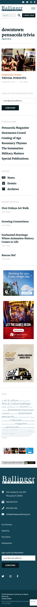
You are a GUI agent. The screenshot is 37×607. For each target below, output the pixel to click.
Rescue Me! (9, 255)
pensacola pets (28, 434)
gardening (4, 420)
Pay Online (6, 537)
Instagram (10, 576)
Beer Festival (16, 407)
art (2, 401)
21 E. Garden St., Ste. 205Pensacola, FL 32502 (16, 494)
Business (24, 406)
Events (11, 183)
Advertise (5, 531)
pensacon (19, 435)
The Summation (12, 148)
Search (19, 15)
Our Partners (7, 524)
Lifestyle (16, 420)
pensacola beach (12, 430)
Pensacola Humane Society (13, 432)
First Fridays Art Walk (15, 208)
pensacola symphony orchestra (9, 435)
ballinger (25, 403)
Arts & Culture (11, 403)
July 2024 (23, 82)
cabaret (30, 407)
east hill (16, 417)
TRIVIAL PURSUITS (14, 78)
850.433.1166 (11, 508)
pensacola (12, 427)
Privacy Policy (7, 598)
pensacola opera (20, 433)
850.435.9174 (11, 502)
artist (20, 400)
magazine (21, 423)
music (28, 424)
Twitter (3, 576)
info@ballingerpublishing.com (18, 514)
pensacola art (23, 427)
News (11, 177)
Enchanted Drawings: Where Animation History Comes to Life (18, 238)
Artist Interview (26, 400)
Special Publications (15, 158)
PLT (27, 435)
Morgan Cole (8, 82)
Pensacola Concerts (23, 430)
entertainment (23, 417)
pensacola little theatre (28, 432)
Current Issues (28, 15)
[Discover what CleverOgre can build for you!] (18, 462)
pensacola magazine (9, 434)
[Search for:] (10, 15)
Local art (32, 421)
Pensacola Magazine (15, 127)
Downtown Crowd (11, 75)
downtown (14, 409)
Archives (13, 189)
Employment (7, 543)
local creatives (11, 424)
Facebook (17, 576)
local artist (4, 424)
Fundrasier (32, 417)
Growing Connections (15, 221)
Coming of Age (11, 138)
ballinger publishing (7, 407)
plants (23, 435)
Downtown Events (13, 413)
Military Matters (13, 153)
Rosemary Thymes (14, 143)
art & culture (11, 400)
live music (25, 421)
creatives (4, 410)
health (8, 420)
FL (27, 417)
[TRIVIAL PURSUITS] (18, 60)
